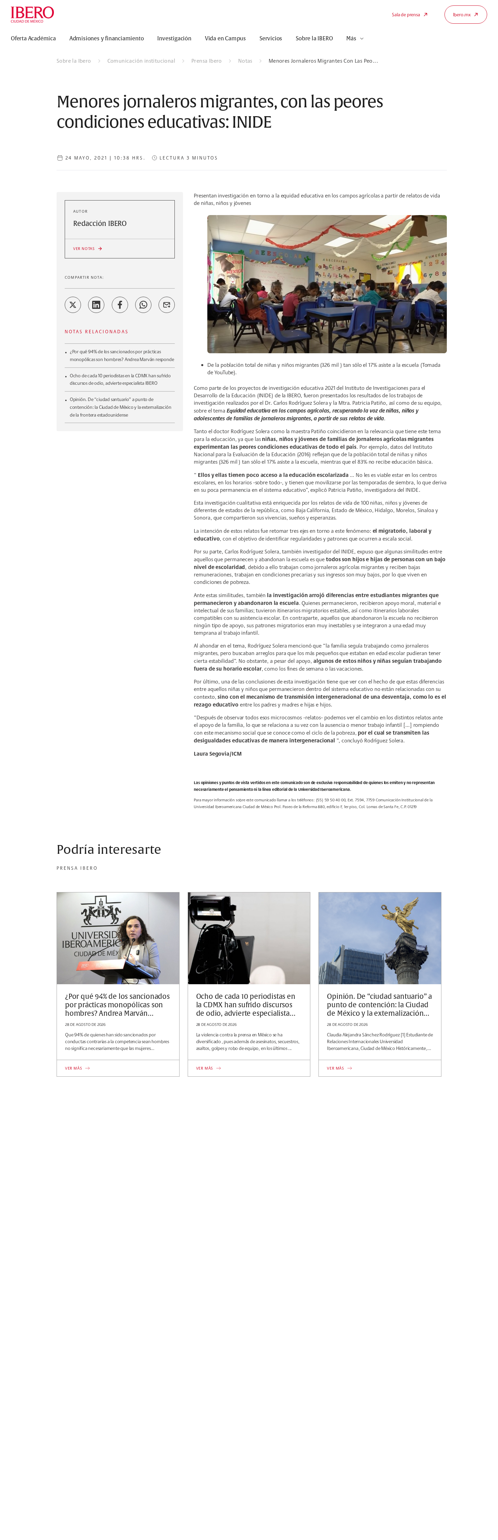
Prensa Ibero (206, 61)
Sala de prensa (406, 14)
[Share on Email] (167, 305)
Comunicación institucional (141, 61)
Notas (245, 61)
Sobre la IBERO (314, 38)
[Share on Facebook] (120, 305)
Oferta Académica (33, 38)
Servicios (271, 38)
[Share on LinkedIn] (96, 305)
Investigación (174, 38)
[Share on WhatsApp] (143, 305)
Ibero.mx (462, 14)
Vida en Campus (225, 38)
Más (351, 38)
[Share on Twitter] (73, 305)
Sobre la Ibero (74, 61)
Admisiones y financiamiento (106, 38)
